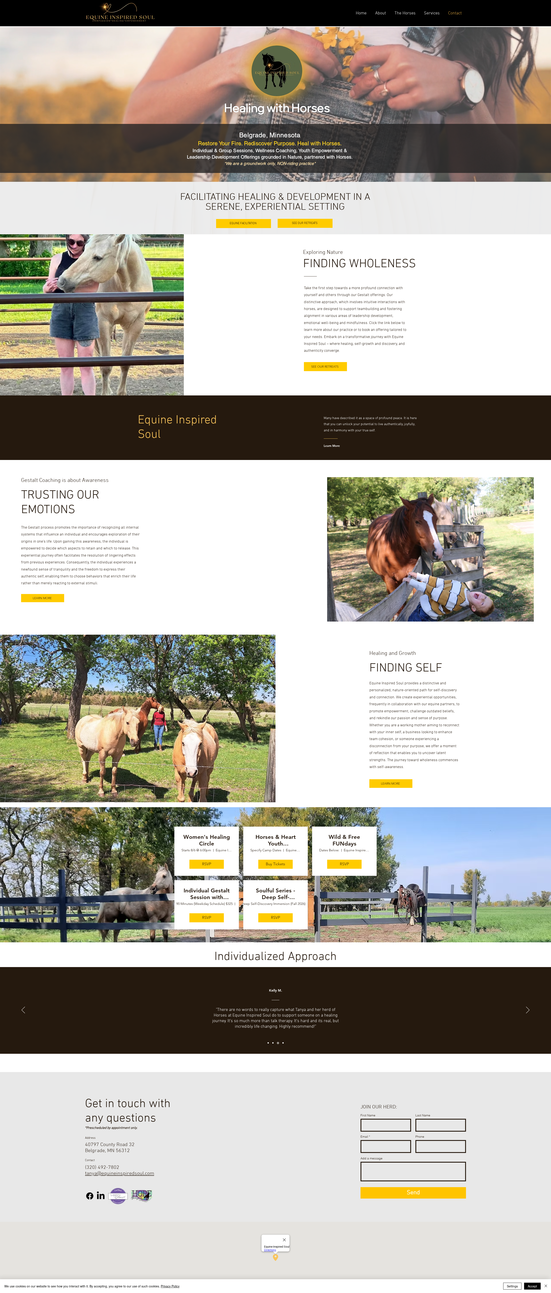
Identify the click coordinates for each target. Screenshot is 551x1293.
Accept (532, 1286)
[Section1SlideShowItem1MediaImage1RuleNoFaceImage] (268, 1043)
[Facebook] (89, 1196)
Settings (512, 1286)
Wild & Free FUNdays (344, 840)
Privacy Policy (170, 1286)
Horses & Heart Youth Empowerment (275, 840)
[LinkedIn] (100, 1196)
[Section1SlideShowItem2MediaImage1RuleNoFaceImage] (273, 1043)
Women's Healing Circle (206, 840)
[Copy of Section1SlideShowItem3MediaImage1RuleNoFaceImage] (283, 1043)
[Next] (527, 1010)
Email (364, 1136)
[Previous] (23, 1010)
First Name (368, 1115)
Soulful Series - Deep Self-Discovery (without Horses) (275, 894)
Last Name (422, 1115)
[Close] (545, 1286)
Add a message (371, 1158)
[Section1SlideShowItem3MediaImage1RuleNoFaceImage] (278, 1043)
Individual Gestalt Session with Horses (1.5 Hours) (206, 894)
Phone (419, 1136)
